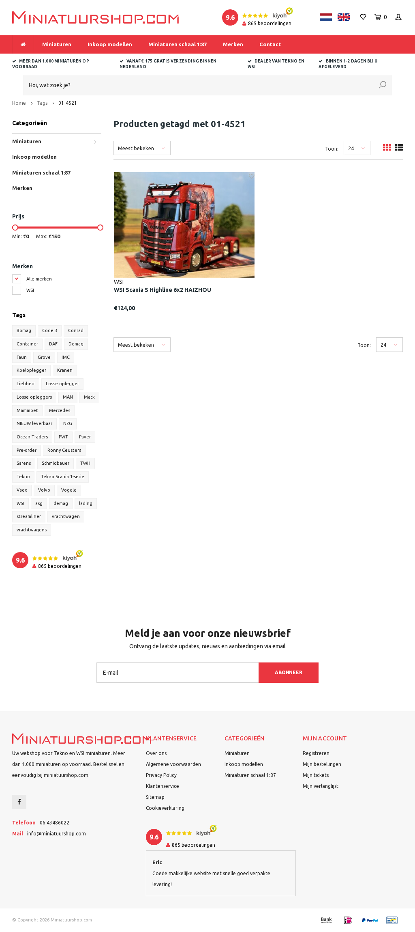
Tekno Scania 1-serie (62, 476)
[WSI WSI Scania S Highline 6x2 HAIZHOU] (184, 225)
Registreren (316, 753)
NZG (67, 423)
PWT (63, 436)
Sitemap (155, 797)
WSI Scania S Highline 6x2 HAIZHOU (162, 290)
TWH (85, 463)
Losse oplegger (62, 383)
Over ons (156, 753)
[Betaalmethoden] (326, 920)
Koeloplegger (31, 370)
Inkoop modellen (110, 44)
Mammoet (27, 410)
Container (27, 343)
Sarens (24, 463)
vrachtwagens (32, 529)
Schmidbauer (55, 463)
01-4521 (67, 103)
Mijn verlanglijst (320, 786)
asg (39, 503)
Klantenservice (162, 786)
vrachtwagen (66, 516)
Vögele (69, 490)
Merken (233, 44)
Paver (85, 436)
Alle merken (39, 278)
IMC (66, 357)
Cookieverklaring (165, 808)
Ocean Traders (32, 436)
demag (60, 503)
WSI (30, 290)
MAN (68, 397)
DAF (53, 343)
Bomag (24, 330)
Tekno (23, 476)
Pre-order (26, 450)
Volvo (44, 490)
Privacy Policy (161, 775)
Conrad (75, 330)
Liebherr (26, 383)
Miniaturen (56, 44)
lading (85, 503)
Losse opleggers (34, 397)
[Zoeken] (382, 85)
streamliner (29, 516)
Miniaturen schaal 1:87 (177, 44)
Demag (75, 343)
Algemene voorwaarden (173, 764)
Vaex (22, 490)
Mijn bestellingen (322, 764)
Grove (44, 357)
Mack (89, 397)
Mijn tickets (316, 775)
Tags (42, 103)
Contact (270, 44)
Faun (22, 357)
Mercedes (59, 410)
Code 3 (49, 330)
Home (19, 103)
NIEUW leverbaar (34, 423)
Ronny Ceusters (64, 450)
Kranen (65, 370)
